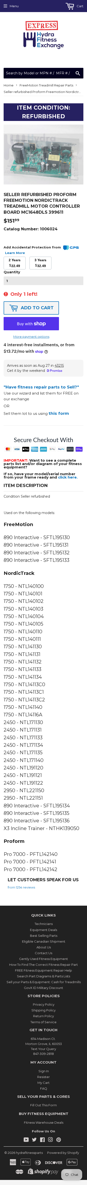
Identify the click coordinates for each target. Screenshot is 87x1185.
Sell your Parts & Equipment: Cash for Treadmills (44, 982)
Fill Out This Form (43, 1105)
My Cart (43, 1083)
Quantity (12, 272)
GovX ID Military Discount (43, 988)
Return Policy (43, 1016)
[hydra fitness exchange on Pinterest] (58, 1140)
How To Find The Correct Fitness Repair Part (43, 964)
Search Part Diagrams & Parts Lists (43, 976)
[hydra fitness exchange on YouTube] (26, 1140)
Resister (43, 1077)
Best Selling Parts (43, 936)
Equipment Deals (43, 930)
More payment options (31, 337)
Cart (79, 6)
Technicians (44, 924)
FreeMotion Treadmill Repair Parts (46, 85)
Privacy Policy (43, 1004)
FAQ (43, 1088)
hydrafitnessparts (29, 1153)
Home (9, 85)
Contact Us (43, 953)
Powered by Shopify (63, 1153)
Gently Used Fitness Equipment (43, 959)
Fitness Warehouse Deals (43, 1122)
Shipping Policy (43, 1010)
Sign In (43, 1071)
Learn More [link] (15, 253)
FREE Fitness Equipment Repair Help (43, 970)
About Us (43, 947)
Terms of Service (43, 1022)
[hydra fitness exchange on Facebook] (42, 1140)
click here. (68, 477)
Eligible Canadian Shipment (43, 941)
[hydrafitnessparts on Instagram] (50, 1140)
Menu (14, 6)
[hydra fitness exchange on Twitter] (34, 1140)
